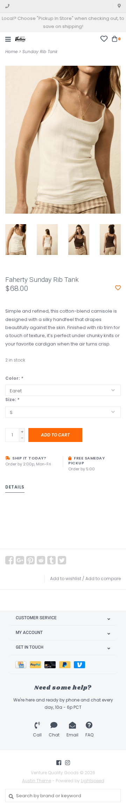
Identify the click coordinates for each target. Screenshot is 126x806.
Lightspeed (92, 781)
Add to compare (103, 579)
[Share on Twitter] (62, 560)
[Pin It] (30, 560)
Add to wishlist (65, 579)
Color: (14, 378)
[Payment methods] (22, 665)
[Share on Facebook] (9, 560)
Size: (12, 399)
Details (14, 487)
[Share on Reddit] (41, 560)
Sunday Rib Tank (39, 52)
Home (11, 52)
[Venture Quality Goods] (20, 38)
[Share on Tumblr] (51, 560)
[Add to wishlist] (118, 288)
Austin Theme (36, 781)
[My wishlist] (103, 38)
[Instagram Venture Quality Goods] (67, 762)
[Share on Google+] (20, 560)
